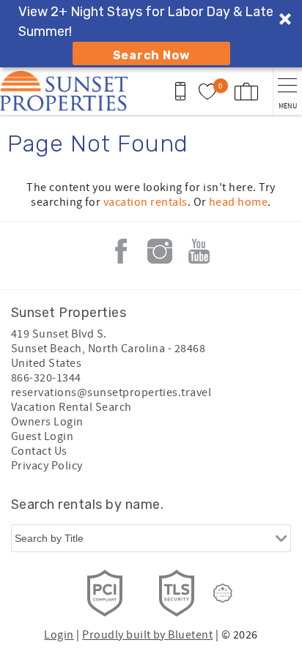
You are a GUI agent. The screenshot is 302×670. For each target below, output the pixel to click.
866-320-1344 (46, 378)
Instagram (159, 251)
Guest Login (42, 436)
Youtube (198, 251)
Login (58, 635)
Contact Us (39, 451)
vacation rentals (145, 202)
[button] (151, 33)
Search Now (151, 55)
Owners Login (47, 421)
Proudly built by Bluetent (147, 635)
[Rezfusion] (223, 593)
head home (238, 202)
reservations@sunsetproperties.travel (111, 392)
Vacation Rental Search (71, 407)
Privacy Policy (47, 465)
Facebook (121, 251)
